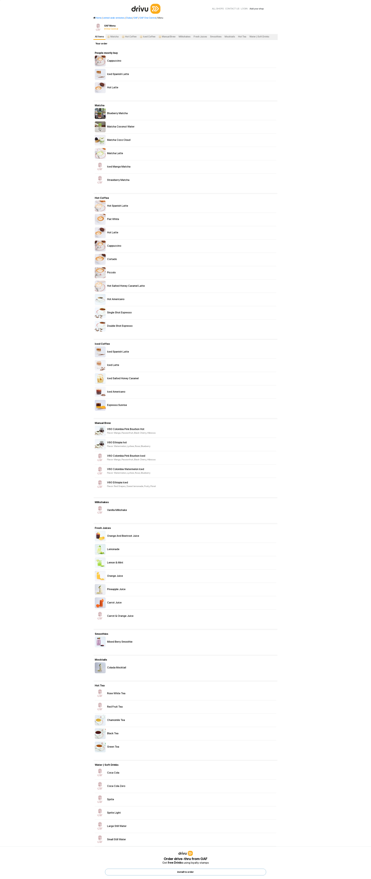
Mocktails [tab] (230, 36)
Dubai (129, 17)
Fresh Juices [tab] (200, 36)
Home (99, 17)
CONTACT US (232, 8)
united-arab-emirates (114, 17)
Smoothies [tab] (215, 36)
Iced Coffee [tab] (149, 36)
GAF (135, 17)
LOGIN (244, 8)
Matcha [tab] (114, 36)
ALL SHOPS (218, 8)
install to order (185, 872)
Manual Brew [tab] (168, 36)
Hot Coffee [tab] (131, 36)
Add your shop (257, 8)
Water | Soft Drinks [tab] (259, 36)
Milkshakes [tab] (184, 36)
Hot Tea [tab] (242, 36)
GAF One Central (147, 17)
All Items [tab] (99, 36)
